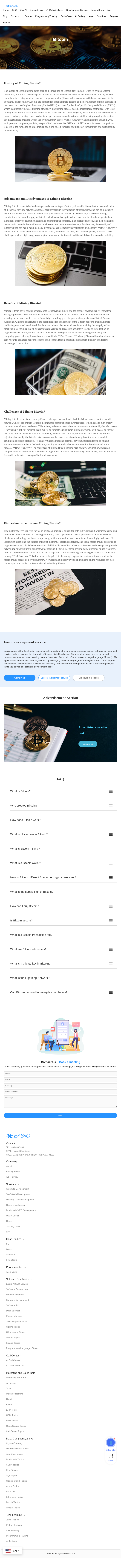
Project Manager (14, 1316)
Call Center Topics (15, 1431)
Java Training (13, 1519)
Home (6, 10)
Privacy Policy (13, 1171)
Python (9, 1404)
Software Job (12, 1305)
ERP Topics (11, 1410)
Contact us (19, 677)
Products (15, 16)
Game (9, 1221)
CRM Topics (12, 1415)
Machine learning (14, 1393)
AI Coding (80, 16)
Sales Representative (16, 1321)
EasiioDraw (66, 16)
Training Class (13, 1226)
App (109, 10)
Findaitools (11, 1260)
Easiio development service (54, 677)
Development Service (77, 10)
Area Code (11, 1272)
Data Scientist (13, 1310)
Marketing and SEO (16, 1377)
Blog (5, 16)
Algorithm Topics (14, 1454)
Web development (15, 1294)
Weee (9, 1249)
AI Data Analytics (54, 10)
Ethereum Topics (14, 1497)
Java (8, 1388)
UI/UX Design (13, 1215)
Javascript (11, 1383)
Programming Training (46, 16)
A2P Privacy (12, 1177)
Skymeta (10, 1254)
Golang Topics (13, 1327)
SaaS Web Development (18, 1194)
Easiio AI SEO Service (17, 1284)
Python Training (14, 1525)
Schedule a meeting (89, 677)
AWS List (10, 1491)
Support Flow (97, 10)
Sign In (6, 22)
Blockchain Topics (15, 1459)
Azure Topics (12, 1486)
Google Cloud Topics (16, 1481)
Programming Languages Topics (22, 1348)
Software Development (17, 1300)
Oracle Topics (13, 1507)
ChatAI (23, 10)
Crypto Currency (14, 1443)
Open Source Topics (16, 1426)
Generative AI (36, 10)
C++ (8, 1231)
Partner (28, 16)
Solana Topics (13, 1343)
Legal (90, 16)
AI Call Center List (15, 1365)
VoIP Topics (12, 1420)
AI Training (11, 1541)
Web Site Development (17, 1189)
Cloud (9, 1399)
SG (7, 1243)
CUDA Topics (12, 1464)
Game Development (16, 1205)
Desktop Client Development (20, 1199)
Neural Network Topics (17, 1448)
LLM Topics (11, 1470)
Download (102, 16)
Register (114, 16)
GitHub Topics (13, 1337)
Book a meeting (69, 1062)
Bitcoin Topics (13, 1502)
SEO (14, 10)
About (9, 1166)
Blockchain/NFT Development (21, 1210)
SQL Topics (11, 1475)
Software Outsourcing (17, 1289)
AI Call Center (13, 1360)
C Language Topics (15, 1332)
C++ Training (12, 1530)
